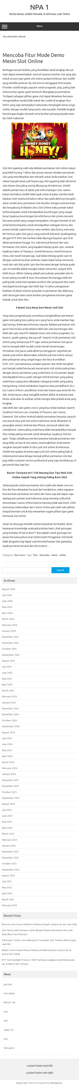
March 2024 (8, 762)
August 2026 (8, 589)
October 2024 (9, 720)
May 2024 (7, 750)
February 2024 (9, 768)
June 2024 (7, 744)
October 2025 (9, 648)
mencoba (44, 555)
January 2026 (9, 631)
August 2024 (8, 732)
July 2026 (7, 595)
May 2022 (7, 887)
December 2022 (10, 851)
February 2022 (9, 905)
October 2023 (9, 792)
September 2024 (10, 726)
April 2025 (7, 684)
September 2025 (10, 655)
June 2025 (7, 672)
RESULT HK (9, 1002)
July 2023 (7, 810)
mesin (54, 555)
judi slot (8, 984)
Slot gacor (9, 1048)
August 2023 (8, 804)
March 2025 (8, 690)
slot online (9, 993)
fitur (35, 555)
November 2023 (10, 786)
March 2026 (8, 619)
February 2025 (9, 696)
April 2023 (7, 827)
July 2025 (7, 666)
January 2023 (9, 845)
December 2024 (10, 708)
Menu (39, 26)
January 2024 (9, 774)
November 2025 (10, 643)
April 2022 (7, 893)
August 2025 (8, 660)
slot (6, 1011)
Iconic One (21, 1083)
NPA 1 (39, 7)
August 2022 (8, 875)
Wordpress (56, 1083)
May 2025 (7, 678)
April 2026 (7, 613)
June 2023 (7, 815)
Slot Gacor (19, 555)
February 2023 (9, 839)
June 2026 (7, 601)
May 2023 (7, 821)
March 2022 (8, 899)
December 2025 (10, 636)
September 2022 (10, 869)
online (62, 555)
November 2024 (10, 714)
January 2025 (9, 702)
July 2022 (7, 881)
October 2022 (9, 863)
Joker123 (8, 1030)
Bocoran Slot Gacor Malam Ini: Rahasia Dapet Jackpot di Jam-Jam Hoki (39, 924)
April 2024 (7, 756)
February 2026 (9, 625)
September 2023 (10, 798)
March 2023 (8, 833)
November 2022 (10, 857)
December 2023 (10, 780)
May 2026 (7, 607)
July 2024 (7, 738)
